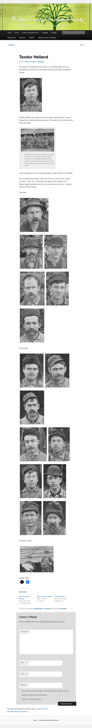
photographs (38, 608)
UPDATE (32, 37)
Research (22, 37)
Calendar (45, 33)
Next (82, 45)
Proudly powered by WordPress (49, 720)
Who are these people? (24, 597)
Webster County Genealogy (47, 37)
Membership (12, 37)
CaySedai (40, 62)
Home (9, 33)
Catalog (53, 33)
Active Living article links (30, 33)
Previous (10, 45)
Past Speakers (60, 596)
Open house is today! (44, 596)
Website (23, 685)
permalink (63, 608)
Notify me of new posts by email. (31, 699)
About (17, 33)
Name (24, 662)
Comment (24, 631)
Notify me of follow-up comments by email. (34, 695)
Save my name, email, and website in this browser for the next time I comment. (45, 691)
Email (24, 673)
